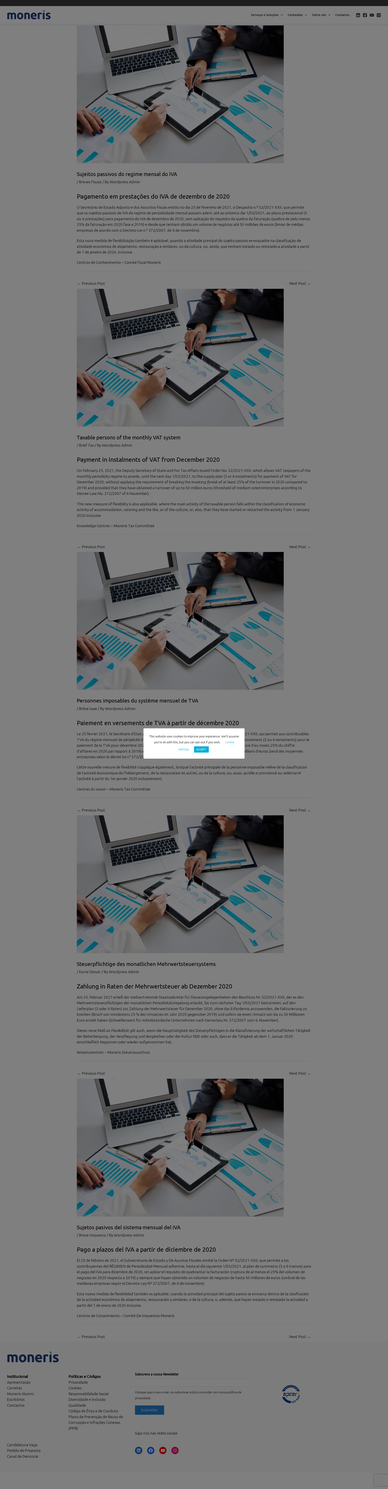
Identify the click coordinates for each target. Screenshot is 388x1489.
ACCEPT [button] (201, 749)
